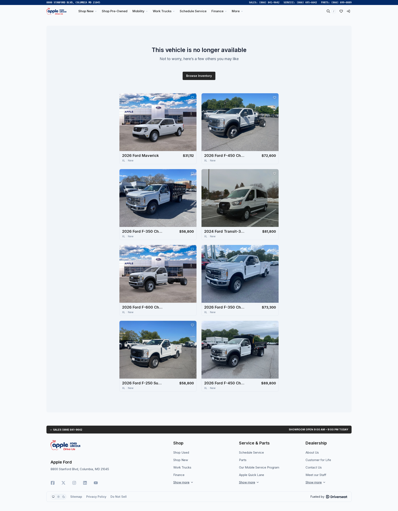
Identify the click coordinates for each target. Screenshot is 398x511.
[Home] (56, 11)
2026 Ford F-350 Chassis (143, 231)
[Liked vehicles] (341, 11)
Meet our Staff (316, 475)
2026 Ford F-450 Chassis (225, 155)
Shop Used (181, 452)
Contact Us (314, 467)
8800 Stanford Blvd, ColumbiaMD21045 (73, 2)
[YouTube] (96, 483)
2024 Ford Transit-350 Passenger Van (225, 231)
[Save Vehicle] (192, 97)
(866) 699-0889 (341, 2)
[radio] (53, 496)
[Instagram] (74, 483)
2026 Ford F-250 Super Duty (143, 383)
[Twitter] (63, 483)
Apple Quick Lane (251, 475)
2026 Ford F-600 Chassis (143, 307)
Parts (242, 460)
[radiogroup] (58, 496)
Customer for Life (318, 460)
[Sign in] (348, 11)
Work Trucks (182, 467)
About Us (312, 452)
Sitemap (76, 496)
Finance (178, 475)
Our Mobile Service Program (259, 467)
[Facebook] (53, 483)
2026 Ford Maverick (140, 155)
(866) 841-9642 (269, 2)
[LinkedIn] (85, 483)
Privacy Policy (96, 496)
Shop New (180, 460)
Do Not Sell (118, 496)
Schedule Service (251, 452)
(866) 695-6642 (307, 2)
